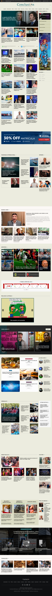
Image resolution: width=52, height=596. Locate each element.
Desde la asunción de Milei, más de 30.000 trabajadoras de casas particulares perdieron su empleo (6, 106)
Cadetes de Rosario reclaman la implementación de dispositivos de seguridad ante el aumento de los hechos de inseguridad (9, 419)
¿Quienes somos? (17, 591)
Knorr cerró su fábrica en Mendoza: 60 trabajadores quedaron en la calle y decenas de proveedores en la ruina (25, 428)
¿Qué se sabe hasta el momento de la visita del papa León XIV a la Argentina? (6, 523)
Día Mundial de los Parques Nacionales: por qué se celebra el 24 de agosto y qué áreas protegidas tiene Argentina (19, 520)
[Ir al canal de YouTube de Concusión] (27, 585)
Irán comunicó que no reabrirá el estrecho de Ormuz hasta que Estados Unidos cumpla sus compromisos (6, 91)
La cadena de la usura (43, 178)
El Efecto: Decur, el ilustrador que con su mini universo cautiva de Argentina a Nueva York (26, 347)
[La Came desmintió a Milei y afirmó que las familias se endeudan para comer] (45, 184)
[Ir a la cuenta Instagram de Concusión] (29, 585)
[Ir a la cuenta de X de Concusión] (25, 585)
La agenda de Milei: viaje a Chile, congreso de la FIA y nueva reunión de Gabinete (9, 19)
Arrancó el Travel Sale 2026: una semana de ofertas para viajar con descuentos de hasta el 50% (10, 373)
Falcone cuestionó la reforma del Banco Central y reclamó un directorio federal (44, 166)
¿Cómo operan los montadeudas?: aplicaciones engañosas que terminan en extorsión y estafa (42, 549)
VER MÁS (48, 329)
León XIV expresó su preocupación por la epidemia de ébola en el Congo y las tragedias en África (6, 520)
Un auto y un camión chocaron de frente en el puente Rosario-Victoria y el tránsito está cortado (47, 389)
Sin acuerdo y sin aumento (17, 320)
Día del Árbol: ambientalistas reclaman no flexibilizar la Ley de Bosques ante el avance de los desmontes (19, 516)
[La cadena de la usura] (45, 173)
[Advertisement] (45, 87)
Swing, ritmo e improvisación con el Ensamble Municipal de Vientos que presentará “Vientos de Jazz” (44, 478)
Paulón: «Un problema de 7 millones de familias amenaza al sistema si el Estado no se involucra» (46, 517)
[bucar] (50, 5)
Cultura (41, 454)
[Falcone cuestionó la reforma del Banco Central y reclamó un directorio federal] (45, 161)
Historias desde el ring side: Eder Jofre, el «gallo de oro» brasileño (8, 349)
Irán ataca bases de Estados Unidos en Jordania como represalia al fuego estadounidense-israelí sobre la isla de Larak (9, 173)
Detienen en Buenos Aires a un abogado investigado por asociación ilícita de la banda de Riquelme (44, 411)
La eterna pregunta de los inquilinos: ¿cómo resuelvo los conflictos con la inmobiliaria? (26, 532)
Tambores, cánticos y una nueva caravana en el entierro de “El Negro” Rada (28, 459)
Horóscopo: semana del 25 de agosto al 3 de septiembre (29, 384)
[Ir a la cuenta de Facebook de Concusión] (23, 585)
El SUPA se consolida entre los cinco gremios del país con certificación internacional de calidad (25, 418)
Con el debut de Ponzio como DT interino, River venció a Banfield (7, 257)
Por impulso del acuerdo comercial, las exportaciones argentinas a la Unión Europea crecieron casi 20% (6, 122)
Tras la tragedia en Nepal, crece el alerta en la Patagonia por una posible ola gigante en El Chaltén (47, 361)
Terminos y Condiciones (33, 591)
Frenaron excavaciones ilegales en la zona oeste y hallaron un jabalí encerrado (19, 523)
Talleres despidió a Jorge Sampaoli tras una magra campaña (44, 268)
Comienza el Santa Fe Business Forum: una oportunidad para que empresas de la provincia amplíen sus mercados (31, 60)
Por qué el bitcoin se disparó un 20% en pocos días (19, 569)
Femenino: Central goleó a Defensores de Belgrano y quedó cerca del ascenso (6, 268)
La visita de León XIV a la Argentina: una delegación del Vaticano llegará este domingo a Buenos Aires (6, 516)
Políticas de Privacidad (25, 591)
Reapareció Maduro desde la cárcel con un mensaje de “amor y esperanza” (19, 121)
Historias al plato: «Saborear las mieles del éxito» (29, 361)
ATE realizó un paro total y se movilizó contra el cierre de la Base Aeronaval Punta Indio (43, 237)
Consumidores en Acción (26, 529)
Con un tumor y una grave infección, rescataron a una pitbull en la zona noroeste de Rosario (31, 519)
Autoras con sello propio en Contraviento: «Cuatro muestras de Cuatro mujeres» (44, 466)
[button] (0, 541)
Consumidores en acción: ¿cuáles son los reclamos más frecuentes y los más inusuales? (26, 549)
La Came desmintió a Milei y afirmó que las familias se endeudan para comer (44, 189)
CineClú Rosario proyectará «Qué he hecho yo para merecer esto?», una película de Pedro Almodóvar (19, 479)
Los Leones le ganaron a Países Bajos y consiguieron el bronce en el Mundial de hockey (31, 122)
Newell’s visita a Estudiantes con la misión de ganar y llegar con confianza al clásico (26, 267)
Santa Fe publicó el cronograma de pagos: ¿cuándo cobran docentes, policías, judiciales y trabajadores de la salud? (6, 60)
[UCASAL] (26, 137)
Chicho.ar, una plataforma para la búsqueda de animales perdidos (30, 522)
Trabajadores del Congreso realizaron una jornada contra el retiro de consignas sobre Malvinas (31, 238)
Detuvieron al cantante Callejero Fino (18, 90)
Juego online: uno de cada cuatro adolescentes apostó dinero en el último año (44, 569)
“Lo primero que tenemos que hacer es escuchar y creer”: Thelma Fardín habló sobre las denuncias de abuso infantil (42, 347)
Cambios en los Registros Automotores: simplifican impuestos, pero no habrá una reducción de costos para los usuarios (6, 40)
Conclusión (29, 587)
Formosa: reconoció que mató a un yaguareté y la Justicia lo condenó (31, 515)
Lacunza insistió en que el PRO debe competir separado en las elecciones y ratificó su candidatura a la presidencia (19, 106)
